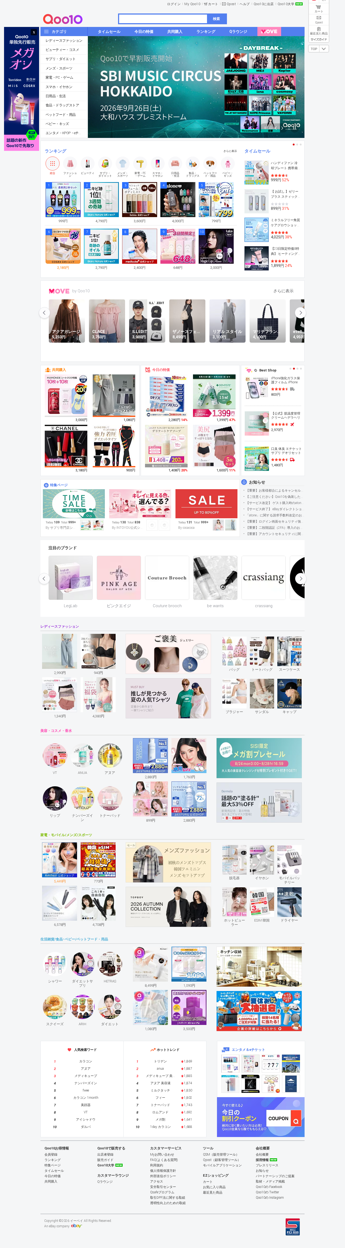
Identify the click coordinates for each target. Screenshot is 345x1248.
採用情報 (262, 1160)
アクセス (156, 1181)
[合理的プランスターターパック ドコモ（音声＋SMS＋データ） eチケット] (291, 1084)
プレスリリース (267, 1165)
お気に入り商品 (214, 1187)
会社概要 (262, 1154)
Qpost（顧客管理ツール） (222, 1160)
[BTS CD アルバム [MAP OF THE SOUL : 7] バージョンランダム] (271, 1064)
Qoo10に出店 (264, 4)
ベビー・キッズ (57, 124)
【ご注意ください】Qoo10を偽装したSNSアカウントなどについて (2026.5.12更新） (275, 497)
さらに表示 (230, 151)
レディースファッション (64, 41)
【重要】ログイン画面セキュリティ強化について (275, 521)
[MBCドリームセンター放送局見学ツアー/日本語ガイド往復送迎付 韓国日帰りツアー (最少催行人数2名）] (291, 1064)
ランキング (55, 151)
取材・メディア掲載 (270, 1181)
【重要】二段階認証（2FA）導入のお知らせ (275, 528)
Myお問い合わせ (162, 1154)
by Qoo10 (80, 290)
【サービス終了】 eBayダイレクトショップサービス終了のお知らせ (275, 509)
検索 (216, 19)
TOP (314, 49)
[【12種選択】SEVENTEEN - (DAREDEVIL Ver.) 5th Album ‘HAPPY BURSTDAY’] (251, 1084)
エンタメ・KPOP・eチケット (67, 133)
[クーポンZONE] (261, 1117)
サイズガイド (319, 39)
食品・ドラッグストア (62, 105)
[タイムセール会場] (74, 503)
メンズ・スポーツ (59, 68)
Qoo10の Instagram (270, 1198)
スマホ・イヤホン (59, 87)
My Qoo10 (192, 4)
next (300, 312)
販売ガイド (105, 1160)
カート (213, 4)
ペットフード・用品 (61, 115)
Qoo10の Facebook (269, 1187)
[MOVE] (269, 31)
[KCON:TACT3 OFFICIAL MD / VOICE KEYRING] (230, 1064)
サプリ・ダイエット (61, 59)
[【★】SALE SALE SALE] (206, 503)
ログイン (174, 4)
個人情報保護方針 (163, 1171)
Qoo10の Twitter (267, 1192)
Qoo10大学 (286, 4)
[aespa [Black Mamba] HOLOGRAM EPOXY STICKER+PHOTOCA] (251, 1064)
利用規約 (156, 1165)
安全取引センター (163, 1187)
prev (44, 312)
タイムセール (257, 151)
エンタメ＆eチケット (248, 1050)
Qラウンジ (105, 1182)
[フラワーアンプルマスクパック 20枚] (66, 396)
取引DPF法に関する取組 (167, 1198)
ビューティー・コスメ (62, 50)
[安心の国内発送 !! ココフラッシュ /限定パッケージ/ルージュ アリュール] (66, 446)
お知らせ (257, 482)
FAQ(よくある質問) (164, 1160)
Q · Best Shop (265, 370)
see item (239, 640)
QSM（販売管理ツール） (221, 1154)
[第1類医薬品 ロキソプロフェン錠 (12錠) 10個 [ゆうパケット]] (166, 396)
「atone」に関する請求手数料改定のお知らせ (275, 515)
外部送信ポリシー (163, 1176)
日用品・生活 (55, 96)
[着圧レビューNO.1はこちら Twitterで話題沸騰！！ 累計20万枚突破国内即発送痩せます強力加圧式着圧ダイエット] (114, 446)
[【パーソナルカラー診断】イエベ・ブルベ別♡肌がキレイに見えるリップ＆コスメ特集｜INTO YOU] (140, 503)
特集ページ (59, 485)
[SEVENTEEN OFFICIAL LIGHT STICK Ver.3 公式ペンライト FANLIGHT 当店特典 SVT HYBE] (230, 1084)
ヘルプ (245, 4)
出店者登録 (105, 1154)
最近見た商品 (212, 1192)
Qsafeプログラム (162, 1192)
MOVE (59, 291)
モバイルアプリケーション (222, 1165)
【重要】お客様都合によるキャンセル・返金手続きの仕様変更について (275, 490)
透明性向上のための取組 (168, 1203)
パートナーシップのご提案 (275, 1176)
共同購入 (59, 370)
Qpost (231, 4)
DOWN (324, 48)
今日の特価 (161, 370)
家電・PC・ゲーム (59, 77)
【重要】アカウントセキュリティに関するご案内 (275, 534)
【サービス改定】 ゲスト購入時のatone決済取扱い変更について (275, 503)
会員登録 (50, 1154)
